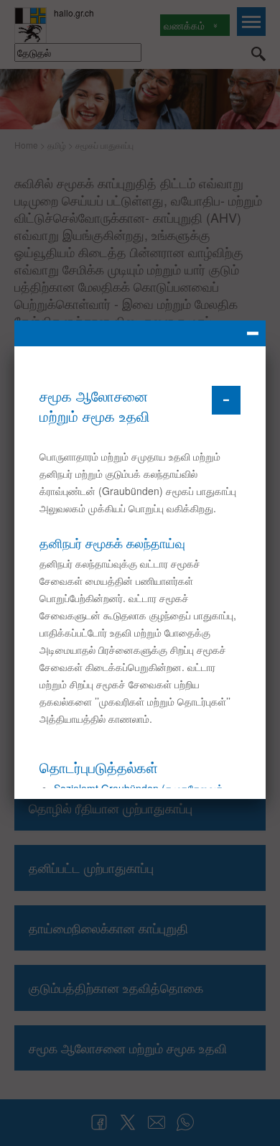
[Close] (140, 333)
